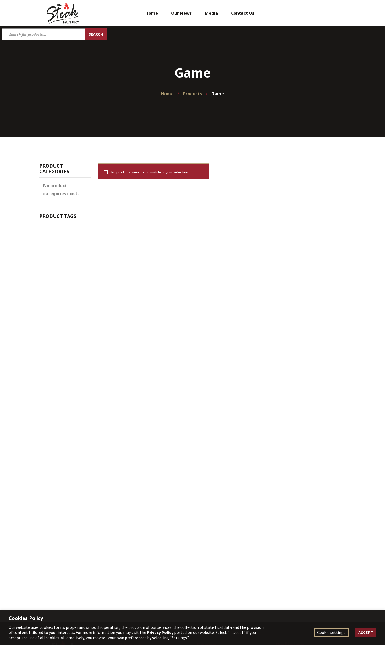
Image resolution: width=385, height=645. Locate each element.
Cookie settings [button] (331, 632)
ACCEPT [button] (365, 632)
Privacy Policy (160, 632)
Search (96, 34)
